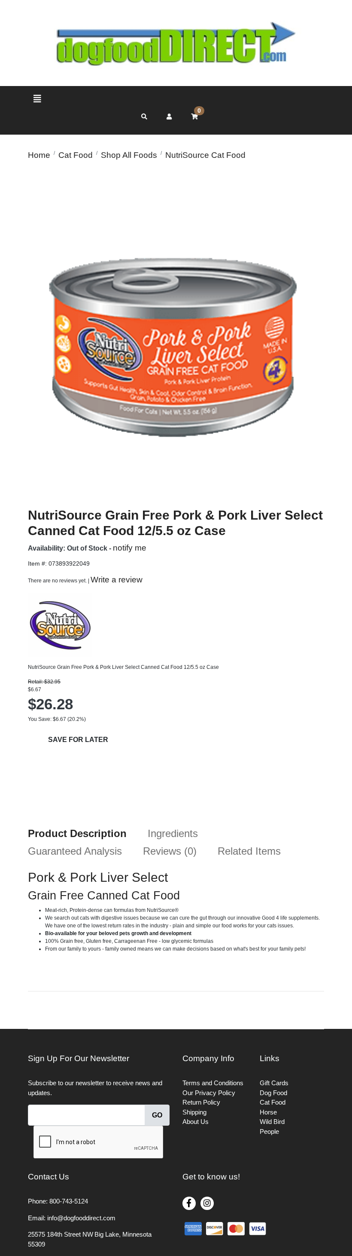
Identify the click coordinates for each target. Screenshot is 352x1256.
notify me (129, 547)
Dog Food (273, 1092)
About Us (195, 1121)
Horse (268, 1112)
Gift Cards (274, 1083)
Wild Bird (272, 1121)
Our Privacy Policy (208, 1092)
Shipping (194, 1112)
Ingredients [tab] (173, 833)
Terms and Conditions (212, 1083)
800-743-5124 (68, 1201)
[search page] (144, 116)
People (269, 1131)
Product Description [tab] (77, 833)
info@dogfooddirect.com (81, 1218)
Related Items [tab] (249, 851)
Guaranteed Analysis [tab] (75, 851)
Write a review (117, 579)
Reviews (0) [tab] (170, 851)
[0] (194, 116)
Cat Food (272, 1102)
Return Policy (201, 1102)
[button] (169, 116)
